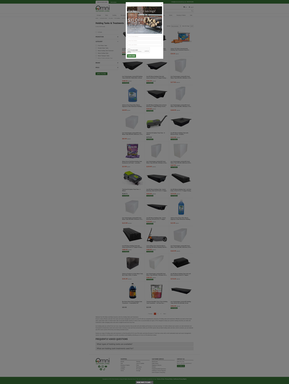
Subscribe (131, 56)
